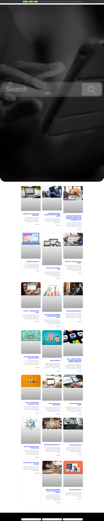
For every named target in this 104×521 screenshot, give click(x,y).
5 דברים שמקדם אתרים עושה (73, 311)
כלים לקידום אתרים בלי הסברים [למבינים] (31, 463)
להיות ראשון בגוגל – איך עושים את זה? (31, 311)
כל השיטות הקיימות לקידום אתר (52, 444)
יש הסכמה (35, 1)
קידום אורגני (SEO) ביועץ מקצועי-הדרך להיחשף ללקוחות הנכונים (52, 215)
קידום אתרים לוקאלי (55, 360)
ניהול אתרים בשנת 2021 (75, 489)
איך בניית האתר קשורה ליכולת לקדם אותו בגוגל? (31, 447)
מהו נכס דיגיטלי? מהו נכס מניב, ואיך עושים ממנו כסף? (31, 357)
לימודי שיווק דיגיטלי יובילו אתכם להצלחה (73, 262)
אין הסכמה (31, 1)
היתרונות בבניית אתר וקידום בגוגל (53, 268)
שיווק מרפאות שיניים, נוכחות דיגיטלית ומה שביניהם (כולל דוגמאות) (53, 491)
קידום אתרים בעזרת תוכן (33, 261)
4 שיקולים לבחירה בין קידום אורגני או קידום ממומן (32, 403)
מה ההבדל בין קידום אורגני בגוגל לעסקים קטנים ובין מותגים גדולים (52, 316)
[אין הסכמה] (102, 1)
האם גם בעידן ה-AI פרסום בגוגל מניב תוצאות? (31, 214)
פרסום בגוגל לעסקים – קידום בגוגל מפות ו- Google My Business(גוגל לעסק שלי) (74, 360)
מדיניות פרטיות (25, 1)
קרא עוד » (79, 229)
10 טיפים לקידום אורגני (75, 445)
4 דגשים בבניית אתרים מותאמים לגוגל (54, 404)
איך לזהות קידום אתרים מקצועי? (75, 404)
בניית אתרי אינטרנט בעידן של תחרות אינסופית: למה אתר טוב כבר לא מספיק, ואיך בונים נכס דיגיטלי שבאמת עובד (73, 218)
